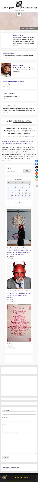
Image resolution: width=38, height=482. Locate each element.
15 (29, 190)
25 (15, 196)
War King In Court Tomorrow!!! (11, 96)
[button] (36, 161)
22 (29, 193)
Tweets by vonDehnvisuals (10, 467)
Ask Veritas (27, 171)
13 (22, 190)
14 (26, 190)
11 (15, 190)
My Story (9, 344)
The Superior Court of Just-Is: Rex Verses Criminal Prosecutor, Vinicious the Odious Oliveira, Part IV (24, 69)
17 (12, 193)
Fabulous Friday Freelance (10, 106)
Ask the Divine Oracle (21, 477)
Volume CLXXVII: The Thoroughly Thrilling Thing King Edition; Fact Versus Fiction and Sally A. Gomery (19, 131)
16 (8, 193)
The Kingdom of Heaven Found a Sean (19, 8)
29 (29, 196)
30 (8, 198)
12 (19, 190)
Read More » (6, 161)
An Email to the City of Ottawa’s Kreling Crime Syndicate (18, 55)
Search (9, 168)
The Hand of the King (8, 93)
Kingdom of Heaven (18, 35)
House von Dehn (19, 136)
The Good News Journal (23, 141)
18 (15, 193)
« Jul (16, 203)
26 (19, 196)
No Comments (31, 137)
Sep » (21, 203)
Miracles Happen (7, 84)
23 (8, 196)
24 (12, 196)
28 (26, 196)
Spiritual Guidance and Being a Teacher (13, 81)
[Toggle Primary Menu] (19, 14)
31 (12, 198)
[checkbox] (4, 477)
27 (22, 196)
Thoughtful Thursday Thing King (22, 143)
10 (12, 190)
